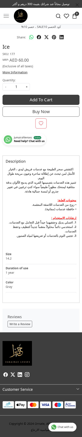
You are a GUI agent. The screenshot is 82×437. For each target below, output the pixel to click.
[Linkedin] (20, 375)
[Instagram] (27, 375)
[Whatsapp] (31, 37)
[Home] (21, 16)
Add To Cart (41, 100)
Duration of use (17, 268)
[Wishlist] (66, 16)
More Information (15, 72)
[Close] (77, 5)
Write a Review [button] (19, 324)
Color (9, 282)
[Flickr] (32, 375)
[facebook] (39, 37)
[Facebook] (6, 375)
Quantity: (9, 80)
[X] (13, 375)
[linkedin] (61, 37)
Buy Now (41, 111)
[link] (58, 16)
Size (8, 254)
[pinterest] (54, 37)
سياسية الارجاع (40, 430)
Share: (21, 37)
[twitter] (46, 37)
